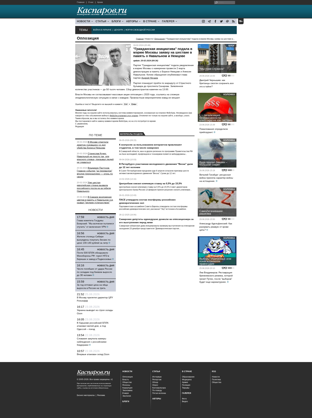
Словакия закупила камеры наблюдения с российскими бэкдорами (91, 341)
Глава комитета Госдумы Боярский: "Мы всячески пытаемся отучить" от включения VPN (95, 223)
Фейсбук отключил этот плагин (124, 116)
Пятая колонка (159, 393)
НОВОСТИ (83, 21)
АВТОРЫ (132, 21)
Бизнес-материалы (86, 395)
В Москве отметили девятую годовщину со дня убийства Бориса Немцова (92, 145)
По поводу (157, 390)
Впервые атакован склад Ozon (93, 354)
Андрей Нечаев (149, 78)
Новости (216, 377)
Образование (188, 377)
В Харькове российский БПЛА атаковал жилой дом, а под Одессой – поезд (92, 325)
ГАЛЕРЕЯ (168, 21)
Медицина (187, 379)
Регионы (126, 385)
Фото (184, 399)
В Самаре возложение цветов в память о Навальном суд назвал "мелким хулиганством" (95, 200)
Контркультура (159, 388)
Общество (127, 382)
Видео (185, 401)
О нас (90, 2)
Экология (126, 396)
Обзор (155, 382)
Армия (185, 382)
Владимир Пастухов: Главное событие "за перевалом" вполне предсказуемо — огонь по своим (95, 172)
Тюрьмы (185, 388)
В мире (125, 393)
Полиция (186, 385)
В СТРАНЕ (150, 21)
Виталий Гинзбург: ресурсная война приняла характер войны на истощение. (216, 177)
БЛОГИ (116, 21)
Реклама (101, 395)
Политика (216, 379)
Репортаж (156, 379)
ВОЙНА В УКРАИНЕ (102, 30)
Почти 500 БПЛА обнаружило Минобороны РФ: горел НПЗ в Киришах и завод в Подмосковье (94, 255)
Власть (125, 379)
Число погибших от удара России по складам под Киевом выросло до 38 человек (94, 271)
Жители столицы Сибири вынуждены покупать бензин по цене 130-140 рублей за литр (93, 239)
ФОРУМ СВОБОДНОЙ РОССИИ (140, 30)
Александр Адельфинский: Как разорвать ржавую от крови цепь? (215, 226)
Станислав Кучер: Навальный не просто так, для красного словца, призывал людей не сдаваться (95, 157)
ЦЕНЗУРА (118, 30)
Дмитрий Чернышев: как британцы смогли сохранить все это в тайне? (216, 83)
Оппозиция (159, 39)
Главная (80, 2)
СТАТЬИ (101, 21)
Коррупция (127, 388)
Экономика (127, 390)
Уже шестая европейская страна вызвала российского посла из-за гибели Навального (94, 186)
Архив (100, 2)
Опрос (155, 385)
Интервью (157, 377)
